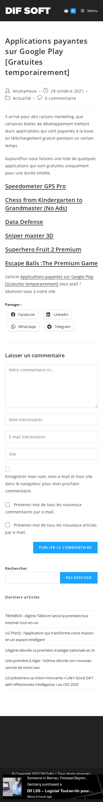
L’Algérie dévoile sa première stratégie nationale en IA (50, 650)
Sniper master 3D (29, 235)
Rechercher (16, 568)
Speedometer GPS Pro (35, 186)
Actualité (22, 98)
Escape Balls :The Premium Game (51, 263)
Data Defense (24, 222)
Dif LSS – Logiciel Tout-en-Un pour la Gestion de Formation (60, 790)
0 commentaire (60, 98)
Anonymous (25, 91)
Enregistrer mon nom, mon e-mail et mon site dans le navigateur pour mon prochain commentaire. (48, 484)
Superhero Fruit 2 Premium (43, 249)
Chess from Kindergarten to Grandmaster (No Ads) (43, 204)
